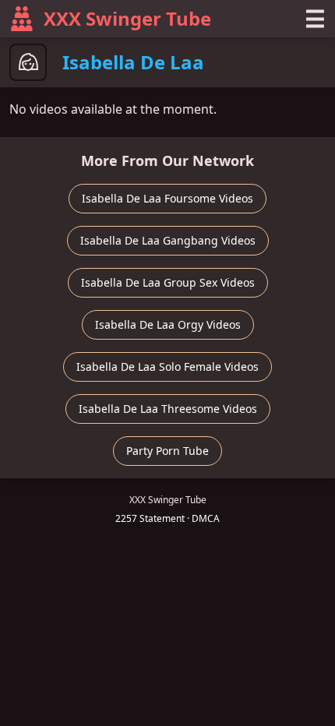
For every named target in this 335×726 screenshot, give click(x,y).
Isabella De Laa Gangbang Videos (168, 240)
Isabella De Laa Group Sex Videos (168, 282)
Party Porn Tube (167, 450)
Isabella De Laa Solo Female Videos (167, 366)
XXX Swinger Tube (127, 18)
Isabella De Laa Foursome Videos (167, 198)
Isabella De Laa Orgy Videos (168, 324)
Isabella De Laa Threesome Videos (168, 408)
